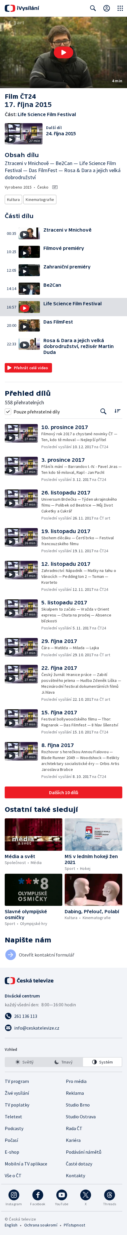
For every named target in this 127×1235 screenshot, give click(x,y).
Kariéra (73, 1140)
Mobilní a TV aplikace (26, 1164)
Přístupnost (74, 1225)
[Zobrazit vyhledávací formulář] (93, 8)
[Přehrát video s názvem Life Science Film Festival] (63, 52)
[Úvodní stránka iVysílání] (22, 8)
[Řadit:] (117, 411)
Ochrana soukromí (40, 1225)
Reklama (75, 1093)
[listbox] (63, 1062)
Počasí (11, 1140)
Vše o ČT (13, 1175)
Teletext (13, 1116)
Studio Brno (78, 1105)
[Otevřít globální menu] (120, 8)
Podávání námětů (83, 1152)
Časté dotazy (79, 1164)
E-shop (12, 1152)
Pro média (76, 1081)
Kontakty (75, 1175)
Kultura (13, 199)
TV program (17, 1081)
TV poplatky (17, 1105)
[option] (24, 1062)
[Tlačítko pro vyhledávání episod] (103, 411)
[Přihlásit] (106, 8)
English (11, 1225)
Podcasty (14, 1128)
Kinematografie (40, 199)
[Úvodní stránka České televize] (29, 980)
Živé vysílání (17, 1093)
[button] (63, 52)
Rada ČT (74, 1128)
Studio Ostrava (81, 1116)
